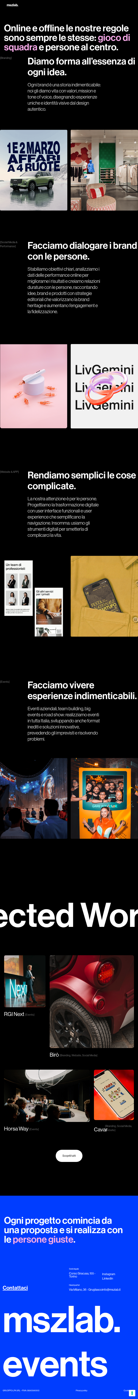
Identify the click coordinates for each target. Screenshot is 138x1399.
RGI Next (14, 1014)
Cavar (101, 1129)
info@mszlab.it (111, 1289)
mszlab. (12, 5)
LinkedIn (107, 1278)
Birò (54, 1055)
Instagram (108, 1274)
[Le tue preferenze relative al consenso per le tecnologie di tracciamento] (132, 1393)
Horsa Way (16, 1129)
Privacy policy (81, 1390)
